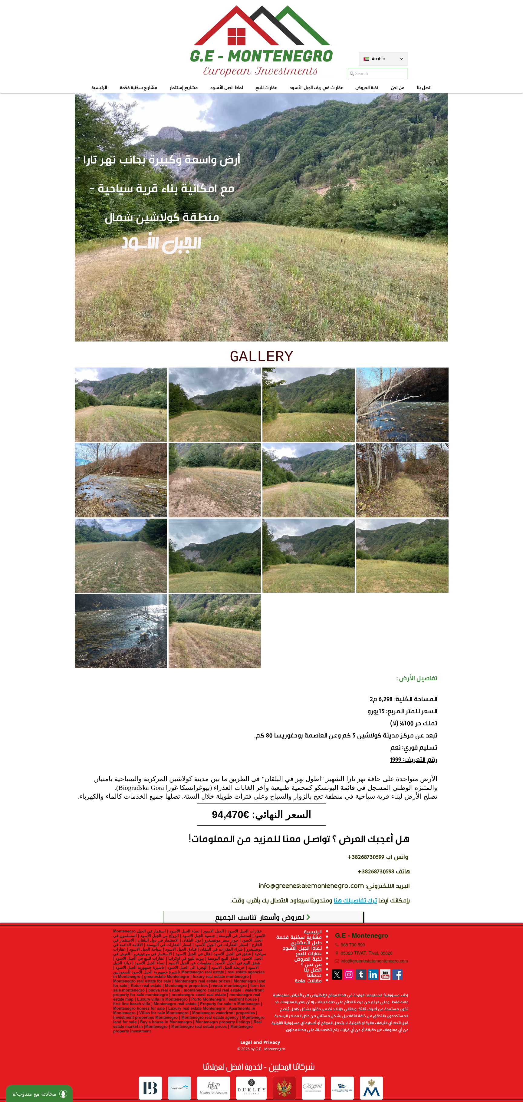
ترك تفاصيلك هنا (355, 900)
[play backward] (146, 1088)
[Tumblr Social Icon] (361, 974)
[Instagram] (349, 974)
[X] (337, 974)
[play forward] (375, 1088)
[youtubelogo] (385, 974)
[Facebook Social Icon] (397, 974)
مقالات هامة (308, 980)
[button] (121, 405)
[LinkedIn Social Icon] (373, 974)
